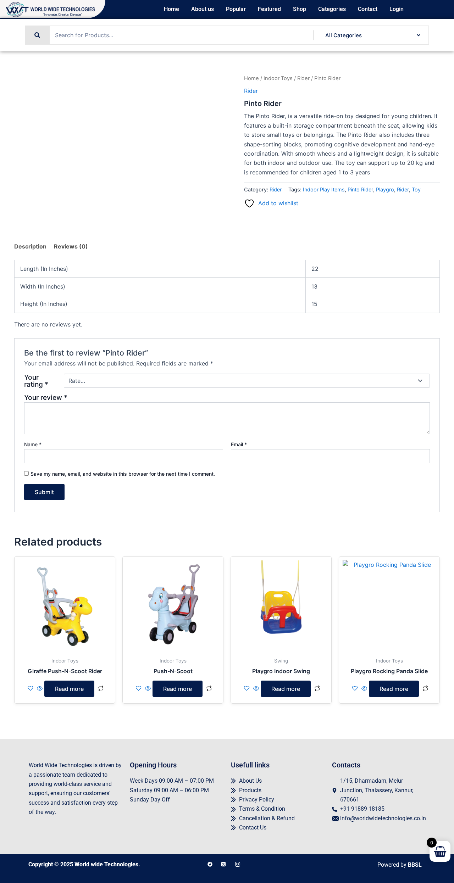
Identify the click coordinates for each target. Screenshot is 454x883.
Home (171, 9)
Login (396, 9)
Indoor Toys (278, 78)
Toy (416, 189)
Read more (69, 688)
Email (239, 444)
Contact (367, 9)
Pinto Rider (360, 189)
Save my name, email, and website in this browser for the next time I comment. (123, 474)
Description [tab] (30, 246)
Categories (332, 9)
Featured (269, 9)
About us (202, 9)
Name (32, 444)
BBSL (415, 864)
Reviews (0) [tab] (71, 246)
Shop (299, 9)
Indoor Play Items (324, 189)
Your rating (36, 381)
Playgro (385, 189)
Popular (236, 9)
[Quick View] (39, 688)
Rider (303, 78)
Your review (45, 397)
